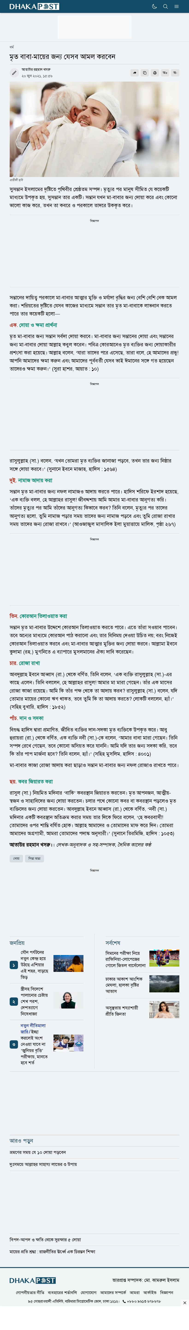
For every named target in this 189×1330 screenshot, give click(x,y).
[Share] (134, 73)
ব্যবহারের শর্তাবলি (62, 1292)
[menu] (175, 6)
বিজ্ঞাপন (166, 1292)
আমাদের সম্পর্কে (113, 1292)
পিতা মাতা (34, 859)
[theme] (154, 6)
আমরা (135, 1292)
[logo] (34, 6)
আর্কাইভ (150, 1292)
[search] (165, 6)
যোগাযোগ (89, 1292)
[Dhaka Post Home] (33, 1280)
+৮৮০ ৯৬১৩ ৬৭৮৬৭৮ (144, 1301)
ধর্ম (12, 47)
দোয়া (16, 859)
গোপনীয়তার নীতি (30, 1292)
